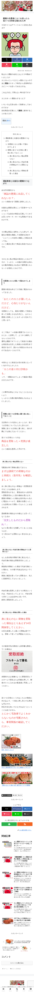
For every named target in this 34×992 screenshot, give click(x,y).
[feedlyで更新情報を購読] (9, 824)
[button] (27, 65)
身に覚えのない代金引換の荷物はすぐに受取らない (19, 165)
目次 (14, 134)
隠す (8, 120)
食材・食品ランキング (8, 750)
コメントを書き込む (17, 963)
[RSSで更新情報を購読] (24, 824)
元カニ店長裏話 (8, 795)
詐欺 (21, 795)
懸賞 (16, 795)
